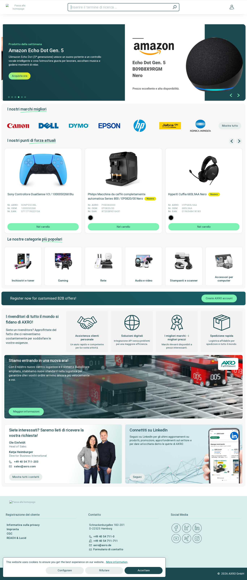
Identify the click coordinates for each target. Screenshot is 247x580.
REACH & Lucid (16, 538)
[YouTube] (177, 538)
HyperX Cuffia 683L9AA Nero (187, 194)
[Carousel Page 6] (25, 97)
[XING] (187, 538)
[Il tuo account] (231, 7)
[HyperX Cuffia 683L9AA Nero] (204, 169)
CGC (9, 533)
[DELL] (48, 126)
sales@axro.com (25, 466)
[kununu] (187, 528)
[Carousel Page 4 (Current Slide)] (18, 97)
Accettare (144, 570)
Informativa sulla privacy (23, 525)
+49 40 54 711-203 (26, 462)
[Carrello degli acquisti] (239, 4)
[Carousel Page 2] (12, 97)
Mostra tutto (230, 125)
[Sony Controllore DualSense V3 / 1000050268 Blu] (43, 169)
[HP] (140, 126)
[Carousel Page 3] (15, 97)
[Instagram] (198, 538)
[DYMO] (79, 126)
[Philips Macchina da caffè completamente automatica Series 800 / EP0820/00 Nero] (123, 169)
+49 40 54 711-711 (105, 541)
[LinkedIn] (198, 528)
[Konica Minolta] (200, 126)
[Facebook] (177, 528)
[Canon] (18, 126)
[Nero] (90, 217)
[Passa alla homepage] (18, 7)
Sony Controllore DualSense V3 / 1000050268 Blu (40, 194)
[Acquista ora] (123, 62)
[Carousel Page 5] (22, 97)
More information (116, 562)
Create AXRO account (219, 298)
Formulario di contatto (108, 549)
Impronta (13, 529)
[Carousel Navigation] (234, 95)
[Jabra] (170, 126)
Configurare (65, 570)
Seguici (137, 477)
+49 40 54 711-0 (103, 536)
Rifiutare (104, 570)
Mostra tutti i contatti (25, 477)
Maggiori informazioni (26, 411)
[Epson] (109, 126)
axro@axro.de (102, 545)
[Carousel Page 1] (9, 97)
